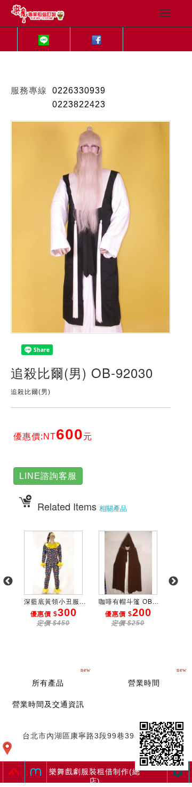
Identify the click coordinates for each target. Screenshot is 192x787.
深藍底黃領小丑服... (55, 601)
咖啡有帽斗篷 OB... (129, 601)
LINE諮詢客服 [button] (48, 476)
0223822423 (79, 104)
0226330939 (79, 90)
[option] (53, 587)
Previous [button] (8, 581)
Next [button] (173, 581)
